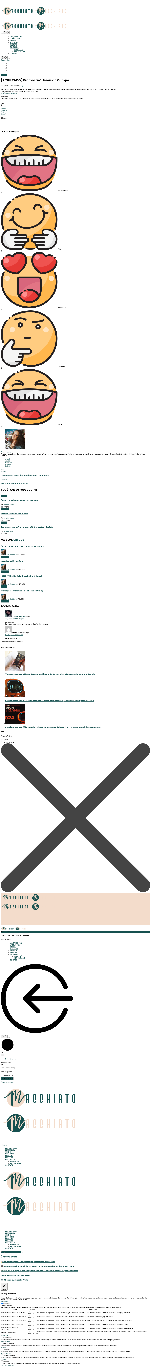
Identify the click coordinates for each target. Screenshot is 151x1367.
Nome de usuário (7, 1068)
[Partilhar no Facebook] (77, 64)
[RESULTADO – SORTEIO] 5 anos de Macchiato (22, 546)
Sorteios (4, 75)
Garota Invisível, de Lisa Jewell (15, 1275)
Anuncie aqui (19, 52)
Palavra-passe (6, 1072)
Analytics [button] (4, 1347)
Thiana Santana (19, 616)
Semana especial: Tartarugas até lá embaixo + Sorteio (27, 527)
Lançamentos (16, 37)
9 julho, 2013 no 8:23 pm (14, 635)
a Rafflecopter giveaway (9, 93)
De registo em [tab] (10, 1059)
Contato (13, 53)
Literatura (15, 38)
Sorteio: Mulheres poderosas (14, 513)
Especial (13, 46)
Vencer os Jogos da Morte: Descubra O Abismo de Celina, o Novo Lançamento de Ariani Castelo (50, 674)
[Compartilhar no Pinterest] (77, 68)
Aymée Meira (6, 452)
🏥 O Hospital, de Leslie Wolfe (14, 1280)
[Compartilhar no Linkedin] (77, 71)
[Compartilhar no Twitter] (77, 66)
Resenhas (14, 42)
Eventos (13, 44)
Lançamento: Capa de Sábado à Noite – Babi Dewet (25, 475)
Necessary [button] (4, 1301)
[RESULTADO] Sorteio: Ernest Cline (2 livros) (21, 576)
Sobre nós (18, 50)
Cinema (13, 40)
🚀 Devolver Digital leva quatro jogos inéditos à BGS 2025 (28, 1261)
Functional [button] (4, 1335)
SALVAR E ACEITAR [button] (7, 1365)
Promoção (5, 509)
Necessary (7, 1303)
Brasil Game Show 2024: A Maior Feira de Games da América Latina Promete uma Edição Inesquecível (53, 727)
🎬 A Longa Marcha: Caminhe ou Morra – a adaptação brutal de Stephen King (37, 1266)
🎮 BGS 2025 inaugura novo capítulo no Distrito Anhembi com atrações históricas (39, 1270)
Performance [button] (5, 1341)
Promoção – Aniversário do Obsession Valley (22, 591)
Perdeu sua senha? (7, 1082)
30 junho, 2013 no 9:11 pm (14, 618)
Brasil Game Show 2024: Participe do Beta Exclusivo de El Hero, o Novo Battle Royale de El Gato (49, 700)
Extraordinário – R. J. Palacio (14, 483)
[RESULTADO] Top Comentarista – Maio (19, 500)
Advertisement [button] (6, 1353)
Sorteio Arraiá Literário (12, 561)
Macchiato (14, 48)
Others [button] (3, 1359)
